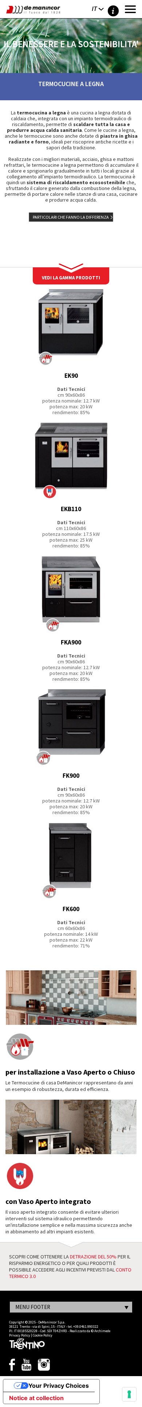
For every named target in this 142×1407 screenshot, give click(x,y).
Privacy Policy (19, 1335)
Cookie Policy (42, 1335)
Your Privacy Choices (58, 1385)
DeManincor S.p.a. (51, 1322)
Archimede (102, 1331)
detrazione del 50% (93, 1256)
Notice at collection (36, 1398)
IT (94, 8)
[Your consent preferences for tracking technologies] (129, 1394)
